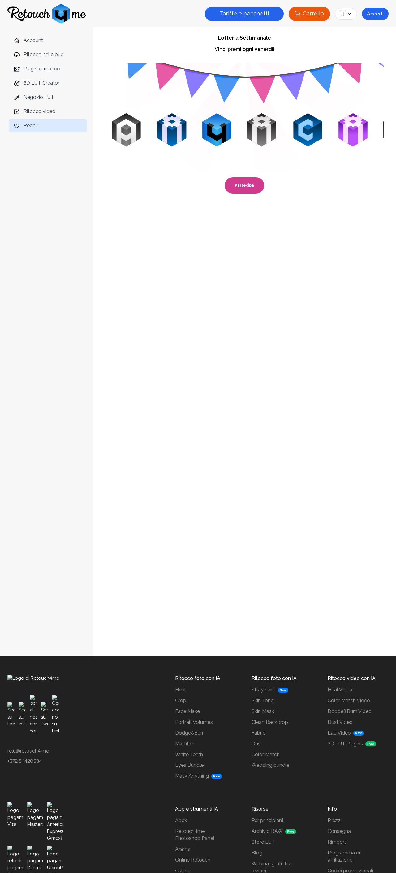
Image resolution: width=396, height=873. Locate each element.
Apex (181, 820)
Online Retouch (192, 860)
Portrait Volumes (194, 722)
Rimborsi (338, 842)
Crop (180, 700)
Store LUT (263, 842)
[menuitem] (48, 40)
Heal (180, 690)
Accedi (375, 14)
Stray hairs (263, 690)
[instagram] (22, 714)
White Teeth (189, 755)
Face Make (187, 711)
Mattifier (184, 744)
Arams (182, 849)
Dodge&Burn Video (350, 711)
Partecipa (244, 185)
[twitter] (44, 714)
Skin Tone (262, 700)
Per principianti (268, 820)
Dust (257, 744)
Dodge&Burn (190, 733)
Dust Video (340, 722)
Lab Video (339, 733)
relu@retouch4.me (28, 751)
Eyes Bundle (189, 765)
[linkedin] (55, 714)
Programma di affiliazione (344, 856)
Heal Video (340, 690)
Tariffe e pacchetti (244, 13)
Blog (257, 853)
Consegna (339, 831)
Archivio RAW (267, 831)
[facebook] (11, 714)
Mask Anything (192, 776)
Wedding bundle (270, 765)
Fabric (258, 733)
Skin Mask (263, 711)
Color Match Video (349, 700)
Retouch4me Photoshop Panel (194, 834)
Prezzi (335, 820)
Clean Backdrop (270, 722)
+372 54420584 (24, 761)
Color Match (266, 755)
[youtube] (33, 714)
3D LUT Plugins (345, 744)
